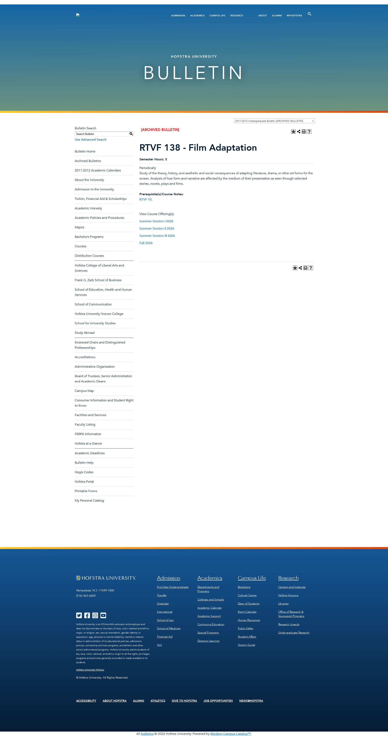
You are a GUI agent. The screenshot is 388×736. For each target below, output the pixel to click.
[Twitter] (79, 617)
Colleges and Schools (210, 599)
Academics (197, 15)
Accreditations (85, 357)
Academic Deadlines (90, 453)
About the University (89, 180)
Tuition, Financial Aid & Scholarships (101, 199)
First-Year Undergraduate (173, 587)
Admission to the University (94, 189)
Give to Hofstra (184, 700)
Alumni (277, 15)
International (164, 612)
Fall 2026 (146, 243)
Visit (159, 645)
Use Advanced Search (90, 139)
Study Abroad (85, 333)
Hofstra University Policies (90, 669)
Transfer (162, 595)
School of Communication (93, 304)
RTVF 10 (145, 199)
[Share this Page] (298, 131)
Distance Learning (208, 641)
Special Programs (208, 633)
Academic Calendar (209, 608)
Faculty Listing (85, 424)
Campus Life (217, 15)
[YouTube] (103, 617)
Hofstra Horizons (288, 595)
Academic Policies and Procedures (99, 218)
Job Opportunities (218, 700)
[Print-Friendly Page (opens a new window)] (304, 131)
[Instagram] (95, 617)
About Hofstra (115, 700)
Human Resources (249, 620)
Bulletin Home (85, 151)
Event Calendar (247, 612)
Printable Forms (86, 491)
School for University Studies (95, 323)
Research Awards (288, 624)
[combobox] (274, 120)
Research (236, 15)
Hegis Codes (84, 472)
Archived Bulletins (88, 161)
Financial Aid (165, 637)
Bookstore (244, 587)
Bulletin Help (84, 462)
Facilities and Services (90, 415)
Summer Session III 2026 (157, 236)
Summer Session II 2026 (156, 228)
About (262, 15)
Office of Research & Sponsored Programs (291, 614)
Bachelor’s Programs (89, 237)
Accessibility (86, 700)
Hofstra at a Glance (88, 443)
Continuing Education (210, 624)
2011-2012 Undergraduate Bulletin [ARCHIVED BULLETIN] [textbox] (269, 121)
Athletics (158, 700)
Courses (80, 246)
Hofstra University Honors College (99, 314)
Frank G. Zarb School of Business (98, 280)
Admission (178, 15)
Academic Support (209, 616)
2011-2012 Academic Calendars (98, 170)
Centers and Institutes (292, 587)
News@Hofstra (251, 700)
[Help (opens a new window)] (309, 131)
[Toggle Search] (309, 13)
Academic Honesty (88, 208)
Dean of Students (248, 604)
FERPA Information (88, 434)
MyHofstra (294, 15)
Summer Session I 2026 (156, 221)
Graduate (163, 604)
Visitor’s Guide (246, 645)
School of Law (165, 620)
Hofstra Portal (84, 481)
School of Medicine (168, 628)
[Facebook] (87, 617)
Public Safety (245, 628)
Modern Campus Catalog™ (231, 734)
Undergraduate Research (294, 633)
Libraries (283, 604)
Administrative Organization (95, 366)
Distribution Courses (89, 256)
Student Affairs (247, 637)
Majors (79, 227)
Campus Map (84, 391)
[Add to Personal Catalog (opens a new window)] (293, 131)
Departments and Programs (208, 589)
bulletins (147, 734)
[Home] (116, 15)
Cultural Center (247, 595)
